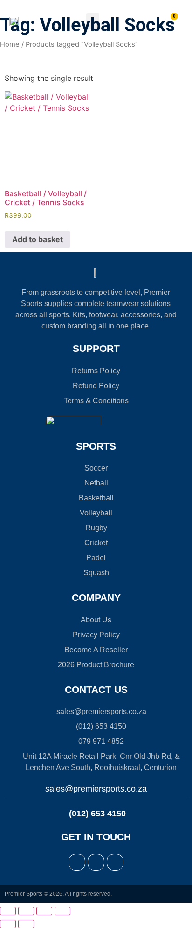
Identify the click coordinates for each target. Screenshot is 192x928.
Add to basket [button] (37, 239)
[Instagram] (96, 862)
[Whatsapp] (115, 862)
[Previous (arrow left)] (8, 924)
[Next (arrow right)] (26, 924)
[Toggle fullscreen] (26, 911)
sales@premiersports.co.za (96, 788)
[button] (92, 21)
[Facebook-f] (77, 862)
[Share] (44, 911)
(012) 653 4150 (96, 813)
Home (10, 44)
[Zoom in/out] (8, 911)
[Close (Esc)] (62, 911)
